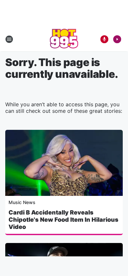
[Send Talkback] (104, 39)
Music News (22, 202)
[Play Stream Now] (117, 39)
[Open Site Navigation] (9, 39)
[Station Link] (64, 39)
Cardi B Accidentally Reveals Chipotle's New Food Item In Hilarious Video (63, 219)
